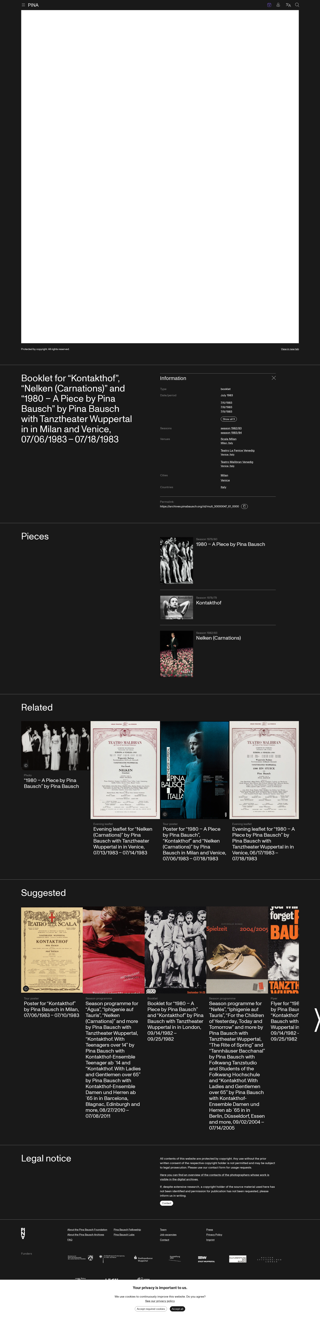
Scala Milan (228, 441)
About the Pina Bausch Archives (85, 1234)
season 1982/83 (231, 428)
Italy (223, 487)
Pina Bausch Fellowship (127, 1229)
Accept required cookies (151, 1308)
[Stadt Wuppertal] (206, 1258)
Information (173, 378)
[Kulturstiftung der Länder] (269, 1258)
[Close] (274, 378)
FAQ (69, 1240)
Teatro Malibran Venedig (237, 464)
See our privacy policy (160, 1301)
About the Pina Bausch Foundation (87, 1229)
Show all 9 (229, 419)
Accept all (177, 1308)
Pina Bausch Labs (124, 1234)
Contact (166, 1203)
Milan (224, 475)
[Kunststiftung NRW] (175, 1258)
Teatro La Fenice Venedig (237, 452)
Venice (225, 480)
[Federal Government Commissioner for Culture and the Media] (112, 1258)
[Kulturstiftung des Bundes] (238, 1258)
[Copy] (244, 506)
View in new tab (290, 349)
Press (209, 1229)
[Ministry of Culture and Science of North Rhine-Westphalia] (80, 1258)
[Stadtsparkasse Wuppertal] (143, 1258)
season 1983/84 (231, 433)
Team (163, 1229)
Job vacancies (168, 1234)
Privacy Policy (214, 1234)
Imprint (210, 1240)
